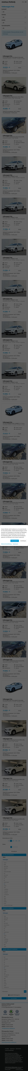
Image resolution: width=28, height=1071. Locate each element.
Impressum (15, 544)
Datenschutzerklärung (6, 544)
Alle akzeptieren (14, 540)
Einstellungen (23, 540)
